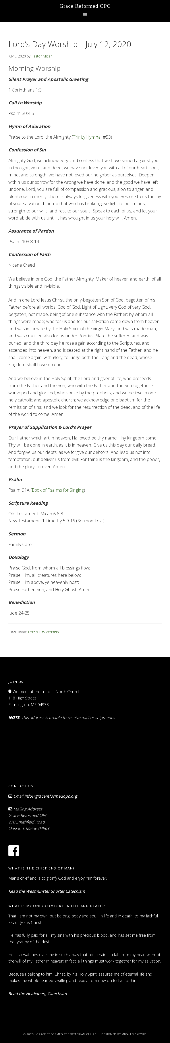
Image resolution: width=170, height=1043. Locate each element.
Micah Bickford (134, 1034)
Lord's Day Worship (43, 632)
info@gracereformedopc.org (50, 796)
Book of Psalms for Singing (58, 490)
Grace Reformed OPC (85, 6)
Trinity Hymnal (87, 137)
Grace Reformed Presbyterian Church (67, 1034)
